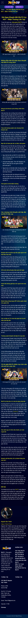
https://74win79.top (6, 524)
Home (2, 9)
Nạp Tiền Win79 (19, 554)
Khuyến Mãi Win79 (20, 558)
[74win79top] (14, 2)
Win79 (17, 489)
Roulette (15, 411)
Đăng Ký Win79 (19, 552)
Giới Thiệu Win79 (19, 550)
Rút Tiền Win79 (19, 556)
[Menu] (2, 2)
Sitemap (3, 607)
